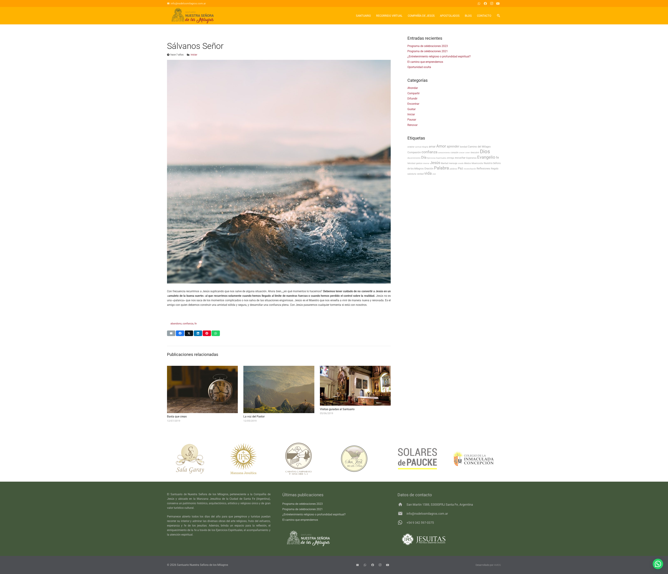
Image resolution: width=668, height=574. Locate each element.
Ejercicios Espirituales (436, 158)
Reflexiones (483, 168)
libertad (444, 163)
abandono (176, 323)
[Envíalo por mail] (171, 333)
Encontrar (413, 103)
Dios (485, 151)
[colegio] (473, 458)
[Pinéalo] (207, 333)
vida (428, 173)
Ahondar (412, 88)
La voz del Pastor (254, 416)
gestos (419, 163)
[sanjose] (362, 458)
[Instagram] (491, 3)
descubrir (475, 152)
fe (195, 323)
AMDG (497, 565)
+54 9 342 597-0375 (420, 522)
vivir (434, 174)
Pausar (411, 119)
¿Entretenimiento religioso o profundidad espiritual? (439, 56)
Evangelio (486, 157)
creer (467, 153)
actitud (418, 147)
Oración (428, 168)
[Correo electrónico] (357, 564)
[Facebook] (485, 3)
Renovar (412, 125)
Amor (441, 146)
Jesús (435, 162)
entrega (450, 158)
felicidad (411, 163)
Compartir (413, 93)
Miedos (467, 163)
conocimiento (444, 153)
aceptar (411, 147)
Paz (460, 168)
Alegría (425, 147)
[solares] (417, 458)
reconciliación (470, 169)
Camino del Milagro (479, 146)
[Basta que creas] (202, 389)
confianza (188, 323)
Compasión (414, 152)
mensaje (453, 163)
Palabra (441, 167)
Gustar (411, 109)
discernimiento (413, 158)
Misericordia (477, 163)
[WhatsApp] (479, 3)
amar (432, 146)
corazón (454, 152)
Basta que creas (177, 416)
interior (426, 163)
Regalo (494, 168)
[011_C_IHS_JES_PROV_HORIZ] (449, 539)
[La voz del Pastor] (278, 389)
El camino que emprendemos (425, 61)
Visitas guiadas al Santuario (337, 409)
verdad (420, 174)
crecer (462, 153)
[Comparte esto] (180, 333)
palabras (453, 169)
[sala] (195, 458)
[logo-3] (192, 15)
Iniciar (194, 54)
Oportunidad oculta (419, 67)
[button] (498, 16)
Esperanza (471, 158)
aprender (453, 146)
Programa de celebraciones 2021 (427, 51)
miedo (460, 163)
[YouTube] (498, 3)
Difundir (412, 98)
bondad (463, 146)
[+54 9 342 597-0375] (401, 522)
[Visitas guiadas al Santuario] (355, 386)
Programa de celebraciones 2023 (427, 46)
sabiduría (411, 174)
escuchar (460, 157)
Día (423, 157)
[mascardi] (306, 458)
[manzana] (250, 458)
